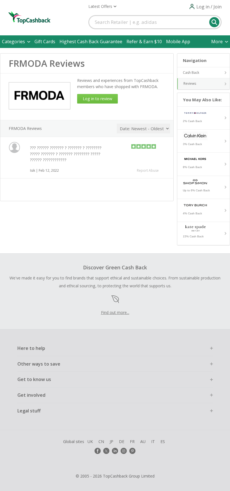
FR (132, 441)
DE (121, 441)
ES (162, 441)
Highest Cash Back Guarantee (90, 41)
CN (101, 441)
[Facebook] (98, 451)
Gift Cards (44, 41)
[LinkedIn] (115, 451)
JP (111, 441)
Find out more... (115, 312)
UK (90, 441)
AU (143, 441)
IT (153, 441)
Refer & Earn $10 (144, 41)
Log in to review (97, 98)
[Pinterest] (132, 451)
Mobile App (178, 41)
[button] (102, 6)
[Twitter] (106, 451)
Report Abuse (148, 170)
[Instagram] (124, 451)
